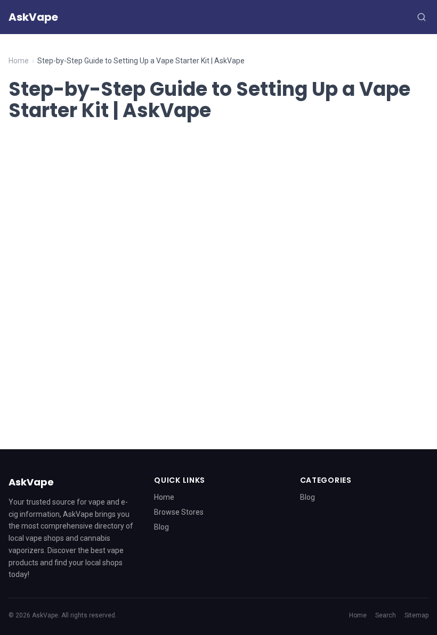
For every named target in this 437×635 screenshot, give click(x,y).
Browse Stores (179, 512)
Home (19, 60)
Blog (161, 527)
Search (385, 615)
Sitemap (416, 615)
